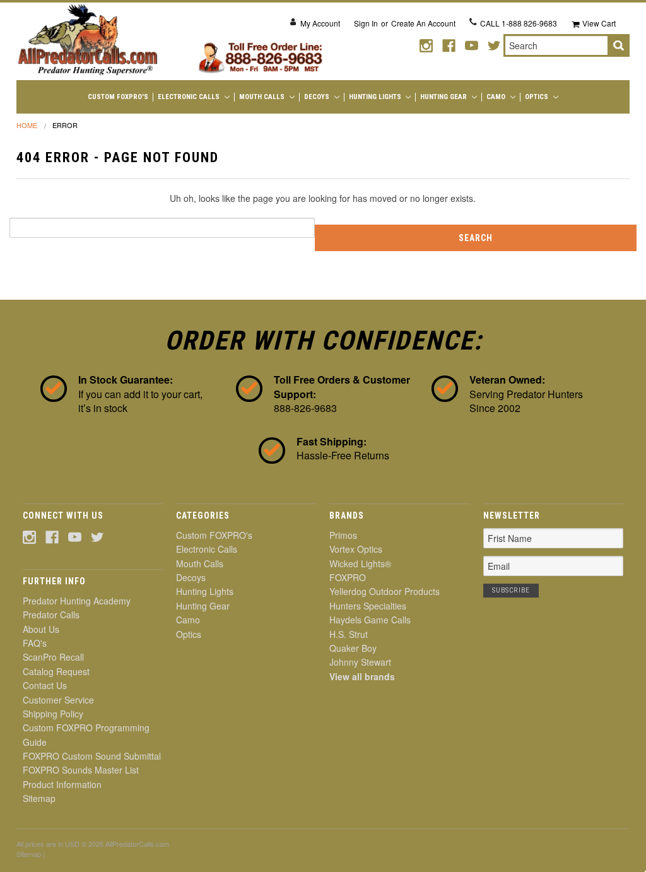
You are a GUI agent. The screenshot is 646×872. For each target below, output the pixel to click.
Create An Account (423, 23)
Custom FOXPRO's (118, 97)
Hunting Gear (444, 97)
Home (26, 125)
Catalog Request (56, 671)
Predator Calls (51, 614)
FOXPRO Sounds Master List (81, 769)
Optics (537, 97)
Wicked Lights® (360, 563)
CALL (518, 23)
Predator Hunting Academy (77, 600)
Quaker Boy (353, 648)
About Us (41, 629)
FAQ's (35, 643)
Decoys (317, 97)
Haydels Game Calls (370, 619)
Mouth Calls (262, 97)
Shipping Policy (53, 713)
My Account (320, 23)
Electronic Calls (189, 97)
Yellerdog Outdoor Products (384, 591)
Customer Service (58, 699)
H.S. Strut (348, 634)
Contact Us (45, 685)
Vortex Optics (355, 549)
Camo (496, 97)
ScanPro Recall (53, 657)
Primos (343, 535)
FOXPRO (347, 577)
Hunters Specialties (367, 605)
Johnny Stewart (360, 662)
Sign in (366, 23)
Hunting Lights (376, 97)
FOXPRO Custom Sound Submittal (92, 756)
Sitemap (39, 798)
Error (65, 125)
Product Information (62, 784)
